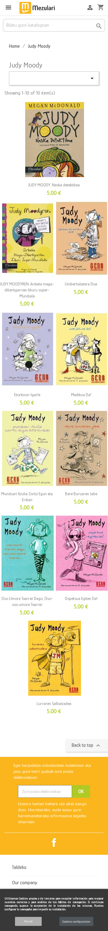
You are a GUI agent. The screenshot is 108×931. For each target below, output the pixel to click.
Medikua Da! (81, 394)
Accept (28, 921)
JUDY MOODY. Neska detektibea (54, 184)
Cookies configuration (76, 921)
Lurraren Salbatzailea (54, 703)
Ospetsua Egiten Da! (81, 598)
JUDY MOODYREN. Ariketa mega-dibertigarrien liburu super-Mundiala (27, 290)
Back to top (87, 745)
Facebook (54, 842)
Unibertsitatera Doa (81, 284)
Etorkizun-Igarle (27, 394)
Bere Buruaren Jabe (81, 493)
